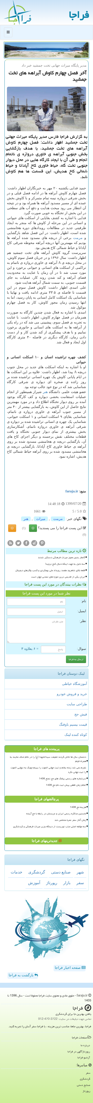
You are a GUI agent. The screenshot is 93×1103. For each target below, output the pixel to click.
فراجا (79, 14)
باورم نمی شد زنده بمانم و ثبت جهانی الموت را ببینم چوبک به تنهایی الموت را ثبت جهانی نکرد (48, 769)
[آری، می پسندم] (33, 528)
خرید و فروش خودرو (72, 694)
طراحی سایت (77, 704)
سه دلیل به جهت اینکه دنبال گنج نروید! (65, 563)
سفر (80, 883)
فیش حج (80, 714)
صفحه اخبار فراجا (68, 968)
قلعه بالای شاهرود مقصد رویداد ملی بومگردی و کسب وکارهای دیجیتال (50, 570)
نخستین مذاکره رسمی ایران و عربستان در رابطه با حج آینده (56, 813)
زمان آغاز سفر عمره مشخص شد (70, 820)
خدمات (16, 872)
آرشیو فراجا (83, 1057)
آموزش (34, 883)
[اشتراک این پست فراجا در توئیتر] (18, 543)
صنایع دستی (61, 872)
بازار (66, 883)
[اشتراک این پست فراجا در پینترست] (42, 543)
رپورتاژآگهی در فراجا (78, 1051)
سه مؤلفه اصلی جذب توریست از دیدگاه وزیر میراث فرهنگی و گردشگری (49, 826)
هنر (45, 392)
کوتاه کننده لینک (75, 735)
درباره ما (85, 1045)
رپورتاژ (51, 883)
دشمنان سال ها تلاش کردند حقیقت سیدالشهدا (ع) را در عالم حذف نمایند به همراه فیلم (48, 759)
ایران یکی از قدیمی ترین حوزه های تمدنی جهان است (58, 576)
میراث (40, 519)
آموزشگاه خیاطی (74, 684)
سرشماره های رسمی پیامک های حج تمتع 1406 (62, 778)
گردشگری (36, 872)
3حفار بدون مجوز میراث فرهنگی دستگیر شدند (61, 557)
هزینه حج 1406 (78, 807)
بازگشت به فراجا (21, 975)
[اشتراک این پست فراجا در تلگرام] (34, 543)
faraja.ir (71, 491)
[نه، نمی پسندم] (12, 528)
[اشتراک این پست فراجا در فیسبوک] (26, 543)
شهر (80, 872)
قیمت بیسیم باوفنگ (73, 724)
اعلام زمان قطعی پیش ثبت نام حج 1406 (66, 785)
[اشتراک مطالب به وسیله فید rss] (10, 543)
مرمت (78, 238)
